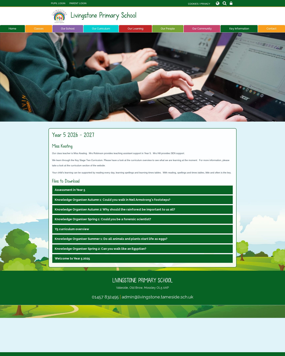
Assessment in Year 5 (70, 190)
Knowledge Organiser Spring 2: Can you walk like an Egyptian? (100, 248)
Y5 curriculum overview (72, 229)
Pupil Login (58, 3)
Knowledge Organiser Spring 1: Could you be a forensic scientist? (103, 219)
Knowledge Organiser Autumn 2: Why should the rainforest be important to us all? (115, 209)
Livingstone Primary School (103, 15)
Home (12, 28)
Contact (271, 28)
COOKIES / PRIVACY (199, 3)
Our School (68, 28)
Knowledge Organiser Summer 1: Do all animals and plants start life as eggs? (111, 239)
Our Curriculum (101, 28)
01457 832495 (105, 296)
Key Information (239, 28)
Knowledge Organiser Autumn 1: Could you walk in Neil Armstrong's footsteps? (112, 199)
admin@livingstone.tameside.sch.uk (157, 296)
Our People (168, 28)
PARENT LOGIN (77, 3)
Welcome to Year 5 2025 (72, 258)
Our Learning (135, 28)
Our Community (202, 28)
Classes (39, 28)
